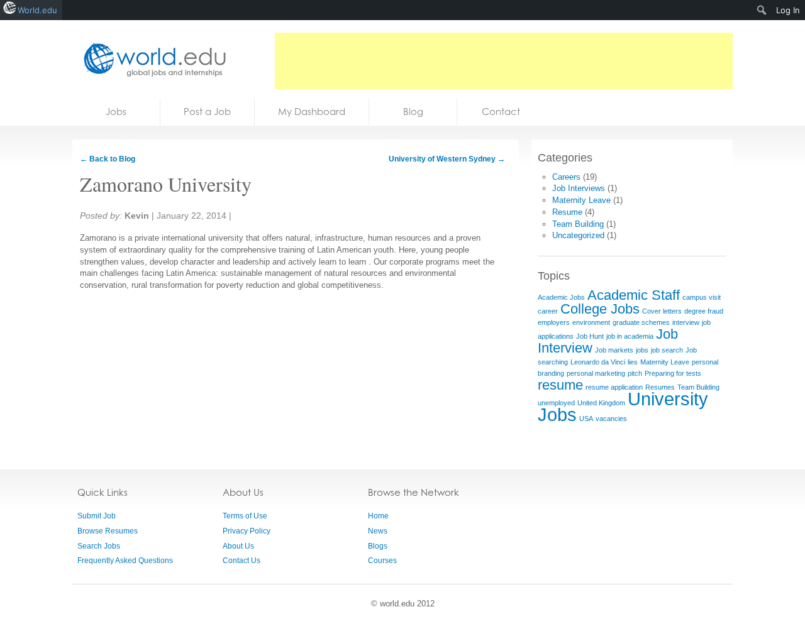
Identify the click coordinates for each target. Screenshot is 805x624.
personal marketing (596, 373)
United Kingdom (601, 403)
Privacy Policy (246, 531)
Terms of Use (245, 516)
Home (378, 516)
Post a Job (207, 112)
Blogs (377, 546)
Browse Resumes (107, 531)
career (548, 311)
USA (586, 418)
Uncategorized (578, 235)
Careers (566, 177)
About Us (238, 546)
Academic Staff (633, 295)
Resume (567, 212)
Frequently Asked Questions (125, 560)
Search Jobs (98, 546)
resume (560, 385)
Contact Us (241, 560)
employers (554, 322)
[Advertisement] (504, 61)
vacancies (611, 418)
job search (667, 350)
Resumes (660, 387)
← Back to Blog (107, 159)
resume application (614, 387)
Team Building (578, 224)
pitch (635, 373)
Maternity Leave (581, 200)
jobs (642, 350)
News (377, 531)
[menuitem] (762, 10)
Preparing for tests (673, 373)
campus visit (701, 297)
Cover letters (662, 311)
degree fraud (703, 311)
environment (591, 322)
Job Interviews (578, 188)
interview (685, 322)
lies (633, 362)
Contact (501, 112)
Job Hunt (590, 336)
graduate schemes (641, 322)
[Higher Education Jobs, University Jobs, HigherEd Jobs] (151, 59)
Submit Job (96, 516)
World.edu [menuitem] (37, 10)
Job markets (614, 350)
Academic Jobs (561, 297)
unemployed (556, 403)
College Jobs (600, 309)
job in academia (629, 336)
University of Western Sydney (447, 159)
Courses (382, 560)
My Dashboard (311, 112)
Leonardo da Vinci (597, 362)
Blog (413, 112)
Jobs (116, 112)
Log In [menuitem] (788, 10)
